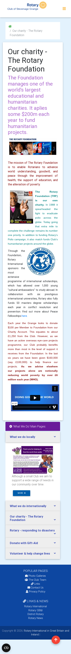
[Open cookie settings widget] (6, 648)
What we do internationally (28, 506)
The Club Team (37, 579)
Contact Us (37, 587)
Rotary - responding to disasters (32, 530)
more (21, 493)
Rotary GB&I (35, 610)
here (24, 316)
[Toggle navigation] (64, 8)
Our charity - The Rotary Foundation (26, 518)
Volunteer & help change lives (30, 553)
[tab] (32, 437)
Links (37, 583)
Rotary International (35, 606)
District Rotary (35, 614)
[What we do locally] (33, 459)
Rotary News (35, 618)
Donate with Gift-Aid (24, 543)
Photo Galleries (37, 575)
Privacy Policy (37, 591)
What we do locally (22, 437)
